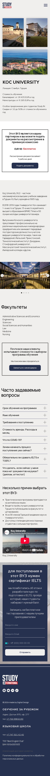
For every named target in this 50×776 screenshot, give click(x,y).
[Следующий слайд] (47, 275)
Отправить (25, 652)
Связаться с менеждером (25, 368)
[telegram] (12, 690)
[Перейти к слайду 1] (21, 292)
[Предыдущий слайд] (2, 275)
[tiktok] (16, 690)
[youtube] (8, 690)
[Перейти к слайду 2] (23, 292)
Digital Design (23, 702)
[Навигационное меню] (45, 5)
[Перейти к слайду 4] (28, 292)
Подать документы (25, 165)
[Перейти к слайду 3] (26, 292)
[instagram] (4, 690)
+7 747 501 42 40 (15, 734)
